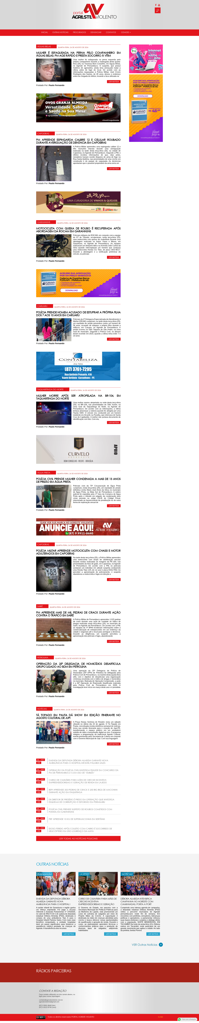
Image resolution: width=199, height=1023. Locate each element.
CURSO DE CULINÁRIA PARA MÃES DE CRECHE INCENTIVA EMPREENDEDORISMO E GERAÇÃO (97, 901)
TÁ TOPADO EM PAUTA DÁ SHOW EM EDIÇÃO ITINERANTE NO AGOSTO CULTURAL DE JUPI (78, 716)
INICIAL (44, 32)
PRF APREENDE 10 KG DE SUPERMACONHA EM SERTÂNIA (77, 819)
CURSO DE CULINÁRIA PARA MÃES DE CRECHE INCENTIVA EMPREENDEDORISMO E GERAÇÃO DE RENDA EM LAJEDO (78, 781)
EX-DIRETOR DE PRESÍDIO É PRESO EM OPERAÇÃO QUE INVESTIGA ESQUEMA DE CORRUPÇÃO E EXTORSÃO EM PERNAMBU (81, 800)
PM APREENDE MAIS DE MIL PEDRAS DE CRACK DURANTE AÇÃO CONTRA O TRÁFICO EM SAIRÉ (78, 614)
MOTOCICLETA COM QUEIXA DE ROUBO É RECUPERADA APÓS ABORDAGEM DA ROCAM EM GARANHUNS (78, 230)
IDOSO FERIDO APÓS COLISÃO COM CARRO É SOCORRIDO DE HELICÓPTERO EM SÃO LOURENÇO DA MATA (80, 829)
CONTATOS (111, 32)
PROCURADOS (79, 32)
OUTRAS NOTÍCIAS (60, 32)
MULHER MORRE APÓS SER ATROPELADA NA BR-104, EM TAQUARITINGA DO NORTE (78, 397)
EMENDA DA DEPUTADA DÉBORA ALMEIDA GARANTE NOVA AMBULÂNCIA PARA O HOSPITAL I (53, 901)
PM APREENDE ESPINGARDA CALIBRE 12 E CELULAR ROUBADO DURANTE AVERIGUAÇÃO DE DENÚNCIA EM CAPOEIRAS (78, 141)
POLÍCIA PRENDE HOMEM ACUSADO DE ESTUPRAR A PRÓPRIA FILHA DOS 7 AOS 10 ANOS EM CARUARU (78, 314)
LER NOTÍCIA (114, 82)
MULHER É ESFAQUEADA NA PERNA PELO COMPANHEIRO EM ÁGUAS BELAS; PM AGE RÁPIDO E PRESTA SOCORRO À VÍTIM (78, 54)
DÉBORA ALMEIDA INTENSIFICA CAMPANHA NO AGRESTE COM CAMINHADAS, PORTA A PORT (137, 901)
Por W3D (160, 1017)
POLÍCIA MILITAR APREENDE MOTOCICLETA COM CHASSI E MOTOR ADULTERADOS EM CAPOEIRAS (78, 552)
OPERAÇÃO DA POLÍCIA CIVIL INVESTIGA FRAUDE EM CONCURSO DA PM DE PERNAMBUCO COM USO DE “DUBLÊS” (83, 771)
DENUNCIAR (96, 32)
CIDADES (125, 32)
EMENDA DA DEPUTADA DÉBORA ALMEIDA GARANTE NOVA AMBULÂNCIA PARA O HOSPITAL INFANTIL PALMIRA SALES (78, 761)
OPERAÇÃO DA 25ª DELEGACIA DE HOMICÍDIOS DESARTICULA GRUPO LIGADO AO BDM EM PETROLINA (78, 665)
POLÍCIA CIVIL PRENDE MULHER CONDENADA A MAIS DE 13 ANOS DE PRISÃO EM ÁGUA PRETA (78, 480)
